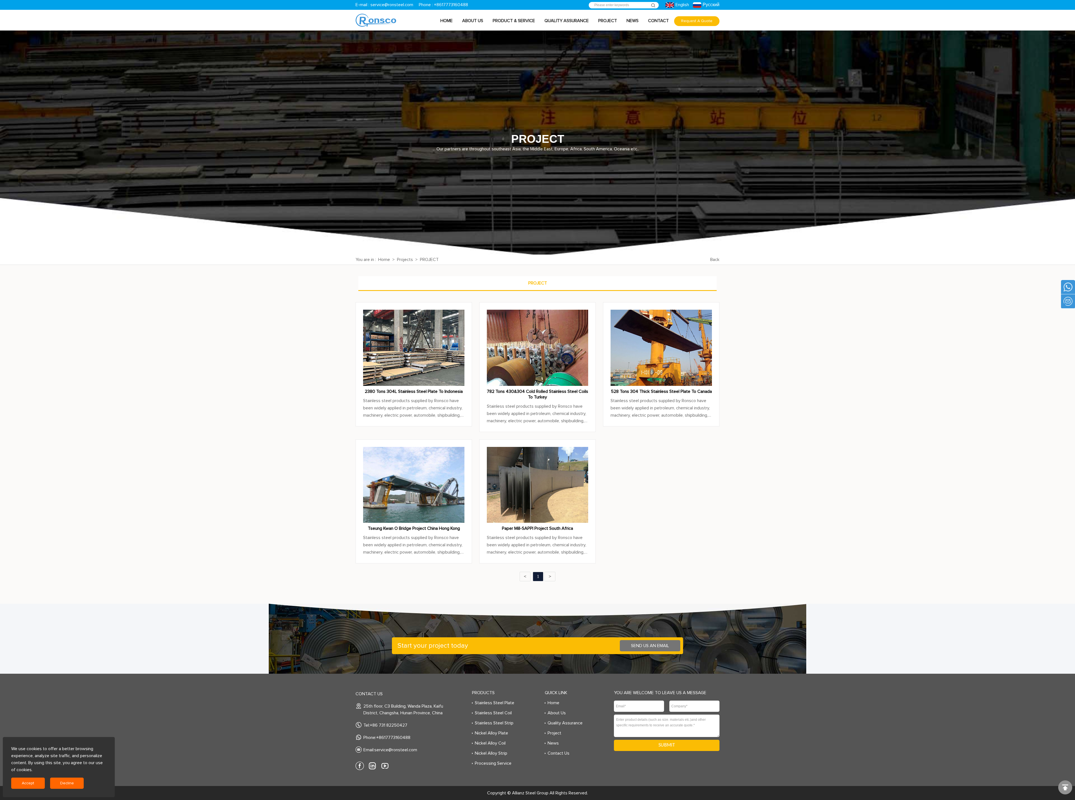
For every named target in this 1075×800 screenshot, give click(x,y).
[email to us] (1068, 301)
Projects (405, 259)
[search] (653, 5)
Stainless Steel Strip (494, 723)
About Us (472, 20)
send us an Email (650, 645)
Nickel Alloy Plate (491, 733)
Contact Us (558, 753)
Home (446, 20)
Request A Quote (696, 21)
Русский (711, 5)
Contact (658, 20)
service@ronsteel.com (391, 5)
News (633, 20)
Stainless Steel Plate (494, 703)
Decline (67, 783)
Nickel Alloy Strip (491, 753)
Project (607, 20)
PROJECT (429, 259)
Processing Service (493, 763)
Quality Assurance (566, 20)
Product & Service (514, 20)
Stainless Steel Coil (493, 713)
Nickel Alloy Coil (490, 743)
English (682, 5)
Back (714, 259)
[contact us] (1068, 287)
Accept (28, 783)
